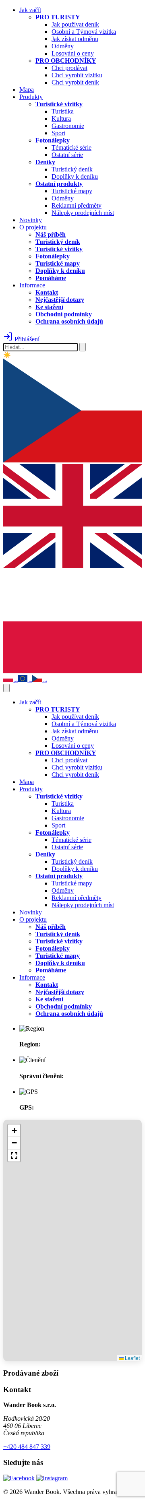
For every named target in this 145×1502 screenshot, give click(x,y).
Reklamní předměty (77, 205)
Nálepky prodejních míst (83, 212)
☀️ (7, 355)
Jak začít (30, 9)
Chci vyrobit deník (75, 82)
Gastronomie (68, 125)
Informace (32, 285)
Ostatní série (67, 154)
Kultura (61, 118)
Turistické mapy (72, 191)
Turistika (63, 111)
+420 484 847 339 (26, 1446)
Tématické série (71, 147)
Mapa (26, 89)
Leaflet (132, 1357)
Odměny (63, 46)
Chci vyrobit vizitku (77, 75)
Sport (58, 133)
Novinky (30, 220)
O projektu (33, 227)
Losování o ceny (73, 53)
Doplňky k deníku (75, 176)
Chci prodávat (69, 67)
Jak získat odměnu (75, 38)
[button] (14, 1130)
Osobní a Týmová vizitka (84, 31)
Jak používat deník (75, 24)
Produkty (31, 96)
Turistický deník (72, 169)
